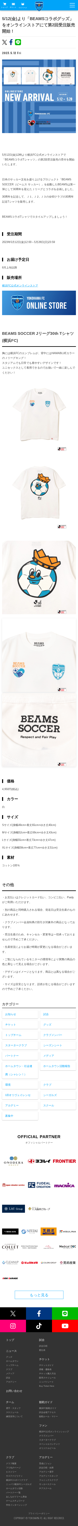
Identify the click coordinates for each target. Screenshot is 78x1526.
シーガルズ (50, 1095)
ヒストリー (11, 1472)
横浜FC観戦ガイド (47, 1408)
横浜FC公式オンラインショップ (54, 1431)
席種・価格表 (45, 1369)
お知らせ (10, 1014)
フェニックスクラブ (48, 1480)
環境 (8, 1084)
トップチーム (13, 1035)
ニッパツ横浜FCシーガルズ (19, 1484)
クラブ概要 (11, 1463)
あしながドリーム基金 (16, 1497)
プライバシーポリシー (39, 1513)
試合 (46, 1014)
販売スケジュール (47, 1378)
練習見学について (14, 1416)
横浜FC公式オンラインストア (20, 285)
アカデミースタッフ (48, 1476)
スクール (48, 1105)
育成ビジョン (45, 1463)
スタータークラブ (16, 1045)
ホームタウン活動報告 (56, 1066)
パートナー (12, 1055)
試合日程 (43, 1346)
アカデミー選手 (46, 1472)
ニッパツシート (46, 1382)
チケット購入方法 (47, 1373)
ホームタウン (12, 1361)
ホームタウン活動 (14, 1488)
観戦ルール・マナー (48, 1416)
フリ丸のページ (13, 1468)
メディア (48, 1055)
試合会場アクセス (47, 1412)
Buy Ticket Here (46, 1386)
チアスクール (45, 1488)
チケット (13, 7)
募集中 (9, 1115)
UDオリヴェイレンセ (18, 1095)
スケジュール (12, 1412)
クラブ (47, 1084)
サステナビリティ (14, 1476)
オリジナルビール (47, 1448)
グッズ (47, 1024)
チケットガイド (46, 1365)
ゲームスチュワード (15, 1501)
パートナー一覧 (13, 1492)
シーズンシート (52, 1045)
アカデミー (12, 1105)
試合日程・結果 (46, 1468)
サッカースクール (47, 1484)
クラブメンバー (52, 1035)
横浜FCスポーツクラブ (16, 1480)
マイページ (23, 7)
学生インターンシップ (16, 1505)
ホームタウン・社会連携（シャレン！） (18, 1070)
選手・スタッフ (13, 1408)
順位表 (42, 1350)
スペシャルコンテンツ (49, 1444)
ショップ (4, 7)
